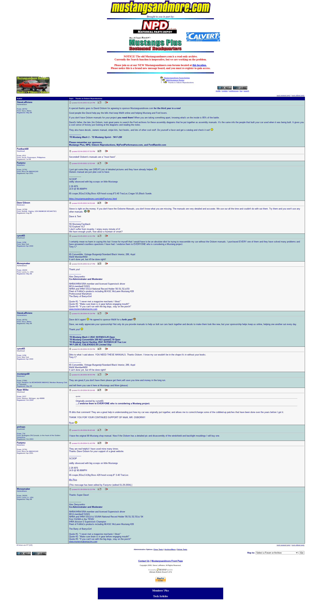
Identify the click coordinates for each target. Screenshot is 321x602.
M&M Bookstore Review (175, 80)
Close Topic (158, 549)
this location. (199, 65)
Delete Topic (182, 549)
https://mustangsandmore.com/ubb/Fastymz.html (93, 198)
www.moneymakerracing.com (83, 309)
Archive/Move (170, 549)
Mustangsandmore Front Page (167, 561)
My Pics (73, 479)
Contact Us (143, 561)
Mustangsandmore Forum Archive (177, 78)
